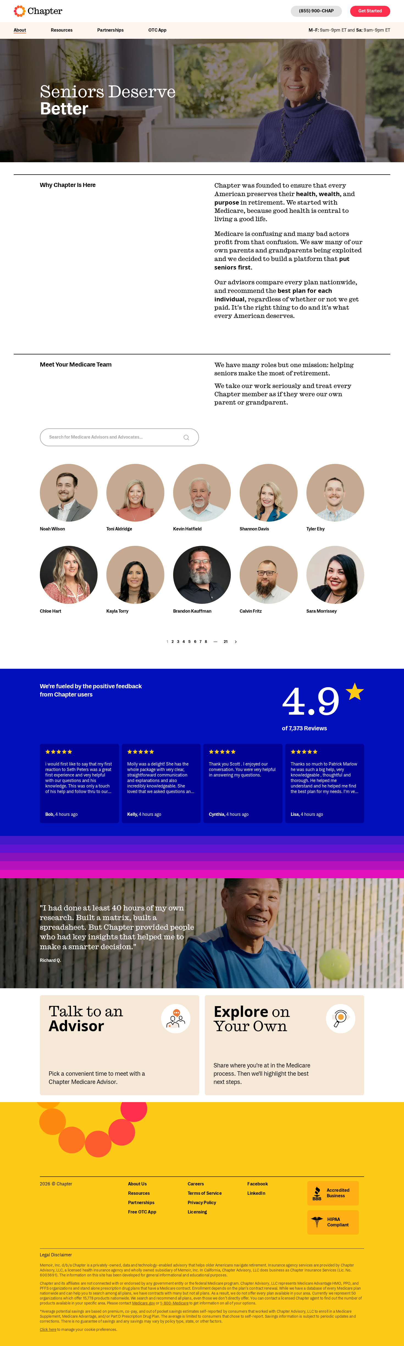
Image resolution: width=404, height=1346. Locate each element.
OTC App (157, 30)
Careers (196, 1184)
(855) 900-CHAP (316, 11)
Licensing (197, 1212)
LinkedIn (256, 1193)
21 (226, 642)
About (20, 30)
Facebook (257, 1184)
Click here (48, 1330)
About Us (137, 1184)
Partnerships (110, 30)
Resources (62, 30)
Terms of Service (205, 1193)
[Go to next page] (236, 642)
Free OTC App (142, 1212)
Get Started (370, 11)
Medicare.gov (143, 1303)
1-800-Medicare (174, 1303)
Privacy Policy (202, 1202)
